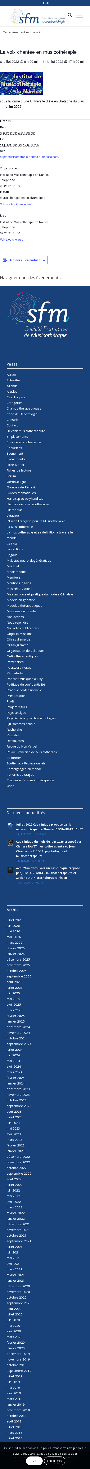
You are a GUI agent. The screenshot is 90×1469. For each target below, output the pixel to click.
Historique (14, 510)
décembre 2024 (18, 1027)
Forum (11, 476)
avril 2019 (14, 1393)
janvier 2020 (16, 1348)
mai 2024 (13, 1061)
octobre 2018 (17, 1416)
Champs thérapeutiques (24, 408)
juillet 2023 (15, 1117)
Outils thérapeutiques (22, 656)
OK (34, 1461)
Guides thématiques (21, 493)
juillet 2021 (15, 1247)
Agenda (12, 386)
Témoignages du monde (24, 769)
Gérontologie (16, 481)
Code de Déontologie (22, 414)
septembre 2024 (19, 1044)
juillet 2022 (15, 1185)
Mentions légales (19, 583)
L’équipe (13, 515)
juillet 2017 (15, 1438)
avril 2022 (14, 1201)
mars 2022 (14, 1207)
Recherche (14, 729)
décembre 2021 (18, 1224)
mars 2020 (14, 1337)
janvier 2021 (16, 1280)
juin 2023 (13, 1123)
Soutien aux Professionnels (26, 763)
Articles (12, 391)
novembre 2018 (18, 1410)
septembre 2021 (19, 1241)
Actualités (14, 380)
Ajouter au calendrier (25, 260)
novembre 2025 (18, 965)
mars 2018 (14, 1432)
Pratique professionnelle (24, 690)
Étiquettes (14, 448)
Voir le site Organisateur (16, 204)
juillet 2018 (15, 1427)
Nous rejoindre (17, 622)
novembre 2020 (18, 1292)
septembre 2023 (19, 1106)
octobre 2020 (17, 1297)
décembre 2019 (18, 1354)
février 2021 (16, 1275)
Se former (14, 757)
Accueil (11, 374)
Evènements (16, 459)
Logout (12, 555)
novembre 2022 (18, 1162)
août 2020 (14, 1308)
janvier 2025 (16, 1021)
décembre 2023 (18, 1089)
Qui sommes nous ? (21, 724)
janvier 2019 (16, 1404)
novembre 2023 (18, 1094)
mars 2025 (14, 1010)
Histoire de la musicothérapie (28, 504)
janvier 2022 (16, 1218)
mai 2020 (13, 1325)
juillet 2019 (15, 1376)
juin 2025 (13, 993)
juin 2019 (13, 1382)
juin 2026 (13, 925)
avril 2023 (14, 1134)
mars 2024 (14, 1072)
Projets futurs (17, 707)
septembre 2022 (19, 1173)
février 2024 (16, 1078)
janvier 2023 (16, 1151)
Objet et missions (19, 634)
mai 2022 (13, 1196)
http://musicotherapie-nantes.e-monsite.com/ (29, 157)
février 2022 (16, 1213)
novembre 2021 (18, 1230)
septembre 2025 (19, 976)
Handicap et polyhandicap (25, 498)
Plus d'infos (54, 1461)
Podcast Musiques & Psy (25, 679)
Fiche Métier (15, 465)
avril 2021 (14, 1263)
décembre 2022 (18, 1156)
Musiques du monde (21, 611)
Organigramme (17, 645)
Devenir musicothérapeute (26, 431)
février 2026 (16, 948)
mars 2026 (14, 942)
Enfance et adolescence (24, 442)
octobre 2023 (17, 1100)
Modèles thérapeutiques (24, 605)
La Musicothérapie (20, 527)
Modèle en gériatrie (21, 600)
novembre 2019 (18, 1359)
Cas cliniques (16, 397)
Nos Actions (15, 617)
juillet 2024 (15, 1049)
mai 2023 (13, 1128)
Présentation (16, 696)
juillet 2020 (15, 1314)
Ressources (15, 741)
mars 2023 (14, 1139)
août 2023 (14, 1111)
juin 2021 (13, 1252)
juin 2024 (13, 1055)
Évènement (15, 453)
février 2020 (16, 1342)
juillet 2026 (15, 920)
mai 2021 (13, 1258)
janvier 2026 (16, 954)
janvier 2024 (16, 1083)
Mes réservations (19, 588)
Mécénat (13, 566)
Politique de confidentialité (26, 684)
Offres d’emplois (19, 639)
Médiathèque (16, 572)
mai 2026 (13, 931)
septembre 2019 (19, 1370)
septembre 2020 (19, 1303)
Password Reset (19, 667)
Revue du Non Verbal (22, 746)
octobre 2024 (17, 1038)
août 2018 (14, 1421)
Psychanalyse (16, 712)
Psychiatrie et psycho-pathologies (31, 718)
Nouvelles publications (23, 628)
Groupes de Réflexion (22, 487)
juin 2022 (13, 1190)
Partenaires (15, 662)
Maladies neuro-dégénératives (29, 560)
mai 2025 (13, 999)
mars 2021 (14, 1269)
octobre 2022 (17, 1168)
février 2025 (16, 1016)
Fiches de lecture (19, 470)
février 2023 (16, 1145)
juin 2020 (13, 1320)
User (10, 786)
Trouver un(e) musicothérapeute (30, 780)
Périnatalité (15, 673)
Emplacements (17, 436)
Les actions (15, 549)
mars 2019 (14, 1399)
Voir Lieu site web (11, 239)
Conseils (13, 419)
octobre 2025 (17, 970)
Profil (46, 3)
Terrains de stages (20, 774)
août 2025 (14, 982)
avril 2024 (14, 1066)
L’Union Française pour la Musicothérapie (36, 521)
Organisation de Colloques (26, 650)
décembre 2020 (18, 1286)
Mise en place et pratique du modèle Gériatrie (40, 594)
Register (13, 735)
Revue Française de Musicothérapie (32, 752)
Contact (12, 425)
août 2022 (14, 1179)
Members (14, 577)
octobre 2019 (17, 1365)
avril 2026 (14, 937)
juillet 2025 (15, 987)
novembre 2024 (18, 1032)
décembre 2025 (18, 959)
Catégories (15, 403)
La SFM (12, 543)
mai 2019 (13, 1387)
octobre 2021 (17, 1235)
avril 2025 (14, 1004)
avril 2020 (14, 1331)
